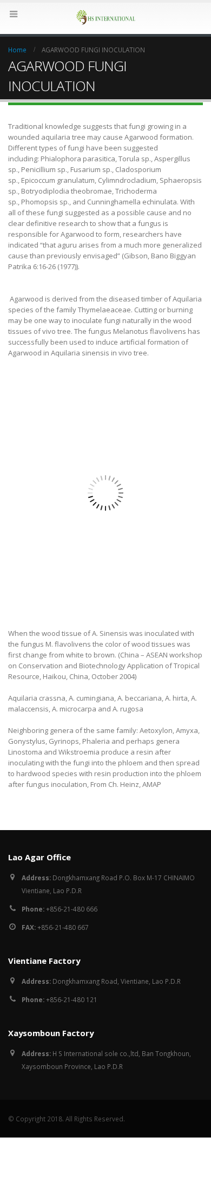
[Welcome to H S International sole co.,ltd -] (105, 18)
